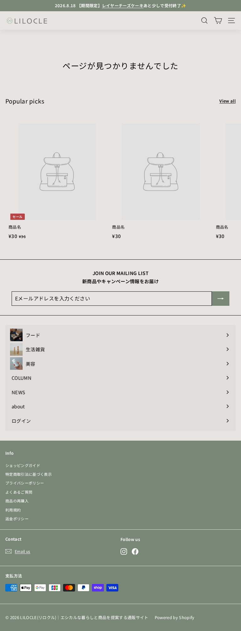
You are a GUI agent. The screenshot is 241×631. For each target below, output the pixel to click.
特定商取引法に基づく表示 (28, 474)
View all (227, 101)
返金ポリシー (17, 518)
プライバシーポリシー (24, 482)
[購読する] (220, 298)
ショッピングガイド (22, 465)
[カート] (218, 20)
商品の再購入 (17, 500)
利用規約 (13, 509)
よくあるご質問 (18, 492)
